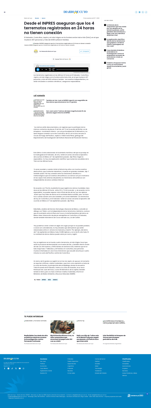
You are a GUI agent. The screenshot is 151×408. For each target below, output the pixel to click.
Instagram (8, 368)
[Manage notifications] (147, 394)
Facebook (5, 368)
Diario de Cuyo (28, 18)
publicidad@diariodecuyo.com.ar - (18, 396)
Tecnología (98, 368)
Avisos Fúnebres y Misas (129, 373)
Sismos (55, 280)
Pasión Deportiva (73, 361)
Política (42, 364)
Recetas (70, 371)
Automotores (126, 366)
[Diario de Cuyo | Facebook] (136, 12)
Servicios (125, 371)
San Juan (43, 361)
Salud (96, 366)
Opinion (97, 361)
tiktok (12, 368)
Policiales (70, 359)
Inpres (44, 280)
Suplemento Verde (46, 371)
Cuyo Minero (44, 368)
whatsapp (23, 368)
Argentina (71, 366)
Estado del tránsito (101, 373)
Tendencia (98, 371)
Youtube (20, 368)
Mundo (37, 18)
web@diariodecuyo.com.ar (79, 395)
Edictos (124, 375)
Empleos (125, 368)
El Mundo (70, 368)
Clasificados (126, 361)
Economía (43, 366)
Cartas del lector (100, 359)
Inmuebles (125, 364)
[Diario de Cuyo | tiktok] (146, 12)
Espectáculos (72, 364)
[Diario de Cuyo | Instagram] (139, 12)
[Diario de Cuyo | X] (142, 12)
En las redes (71, 373)
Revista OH (43, 373)
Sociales (97, 364)
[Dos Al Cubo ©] (135, 397)
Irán (49, 280)
